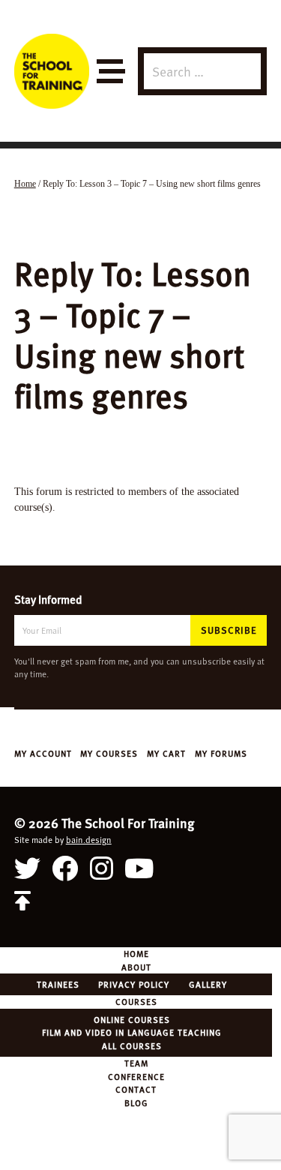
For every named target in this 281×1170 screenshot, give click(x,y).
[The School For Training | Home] (51, 71)
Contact (136, 1089)
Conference (136, 1076)
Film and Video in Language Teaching (132, 1032)
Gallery (208, 984)
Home (136, 953)
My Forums (221, 753)
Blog (136, 1102)
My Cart (166, 753)
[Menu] (110, 71)
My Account (43, 753)
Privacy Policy (133, 984)
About (136, 967)
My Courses (109, 753)
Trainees (58, 984)
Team (136, 1063)
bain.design (89, 839)
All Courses (132, 1046)
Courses (136, 1001)
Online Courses (132, 1019)
